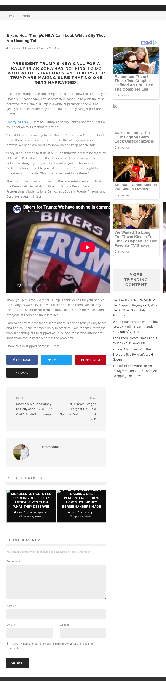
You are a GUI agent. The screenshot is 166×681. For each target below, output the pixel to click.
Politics (31, 48)
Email (10, 624)
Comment (13, 561)
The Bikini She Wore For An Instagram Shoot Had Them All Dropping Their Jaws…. (135, 371)
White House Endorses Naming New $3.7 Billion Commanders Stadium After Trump (135, 327)
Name (11, 605)
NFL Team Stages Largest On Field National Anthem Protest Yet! (78, 409)
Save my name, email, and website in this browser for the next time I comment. (50, 646)
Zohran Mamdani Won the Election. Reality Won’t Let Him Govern (134, 354)
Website (64, 624)
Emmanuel (14, 48)
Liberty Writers (17, 122)
